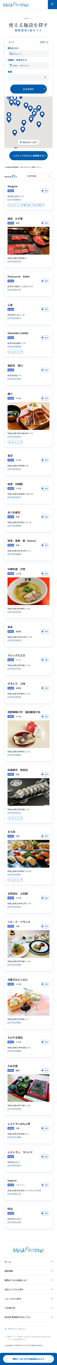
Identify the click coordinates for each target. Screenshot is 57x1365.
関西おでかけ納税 (16, 4)
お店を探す (28, 89)
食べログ (27, 205)
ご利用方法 (10, 1307)
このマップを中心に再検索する (28, 155)
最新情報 (9, 1271)
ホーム (8, 1261)
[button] (23, 129)
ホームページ (14, 205)
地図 (46, 191)
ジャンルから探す (13, 1298)
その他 (38, 205)
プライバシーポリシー (17, 1328)
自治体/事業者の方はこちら (18, 1317)
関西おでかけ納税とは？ (16, 1280)
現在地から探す (30, 142)
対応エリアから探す (14, 1289)
